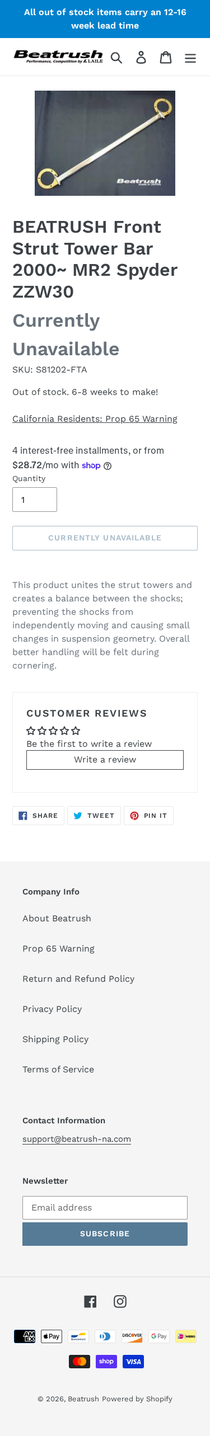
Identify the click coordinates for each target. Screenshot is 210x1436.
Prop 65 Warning (58, 948)
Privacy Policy (52, 1009)
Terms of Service (58, 1069)
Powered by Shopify (137, 1399)
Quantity (28, 478)
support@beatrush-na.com (76, 1139)
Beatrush (83, 1399)
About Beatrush (56, 918)
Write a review (105, 759)
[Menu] (190, 56)
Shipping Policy (55, 1039)
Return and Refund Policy (78, 978)
